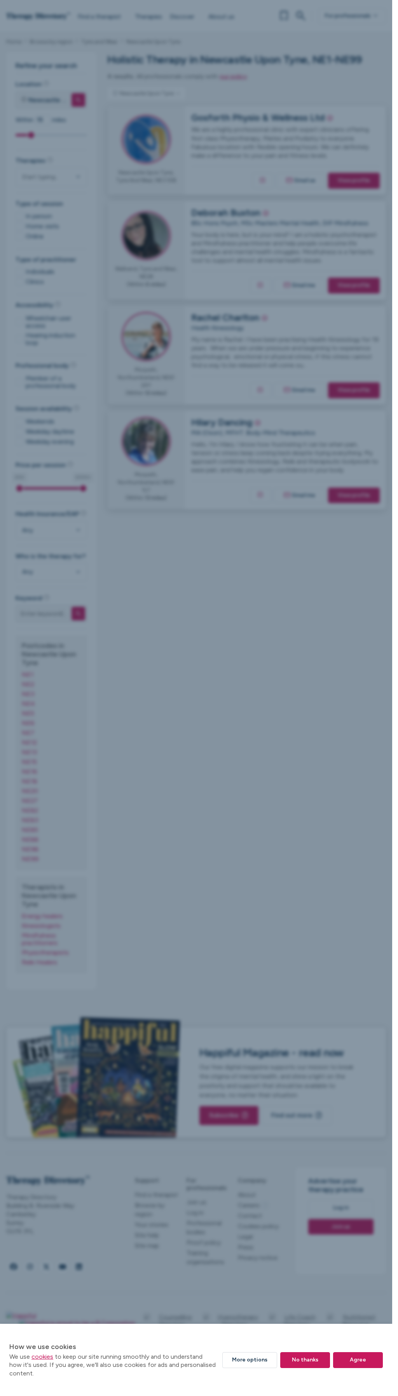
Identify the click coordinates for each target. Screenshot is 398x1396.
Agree (358, 1359)
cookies (42, 1356)
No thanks (305, 1359)
